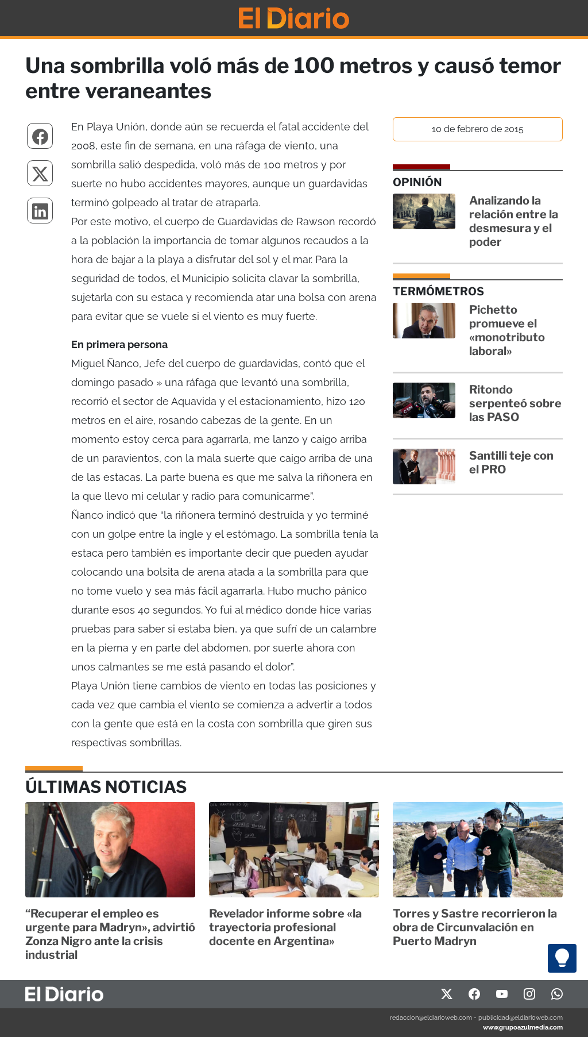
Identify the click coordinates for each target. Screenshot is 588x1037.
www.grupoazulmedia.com (523, 1027)
